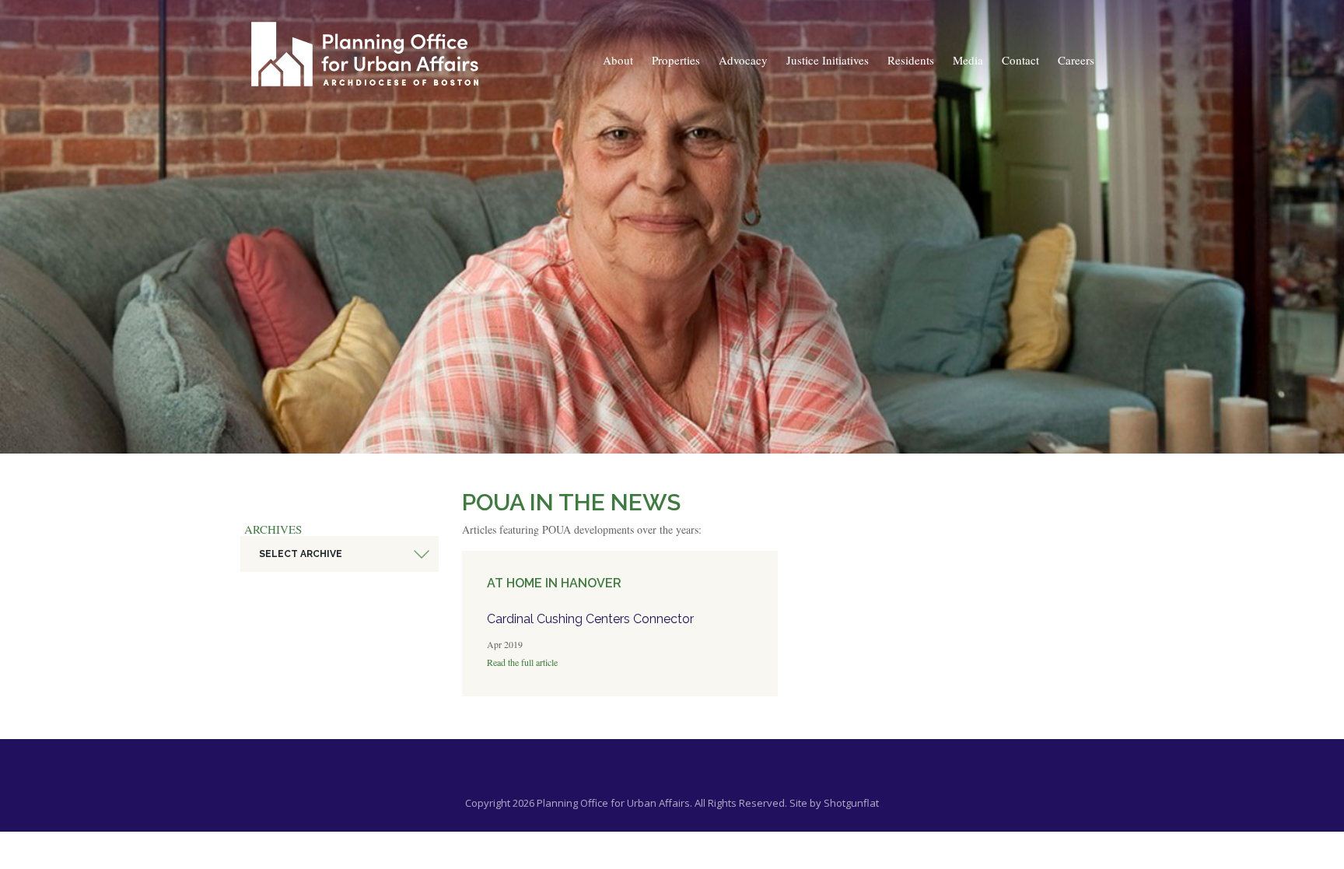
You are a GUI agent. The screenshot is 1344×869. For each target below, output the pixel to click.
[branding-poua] (364, 54)
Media (968, 60)
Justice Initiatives (827, 60)
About (618, 60)
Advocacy (743, 60)
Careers (1076, 60)
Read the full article (522, 662)
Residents (910, 60)
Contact (1020, 60)
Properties (676, 60)
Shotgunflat (851, 803)
